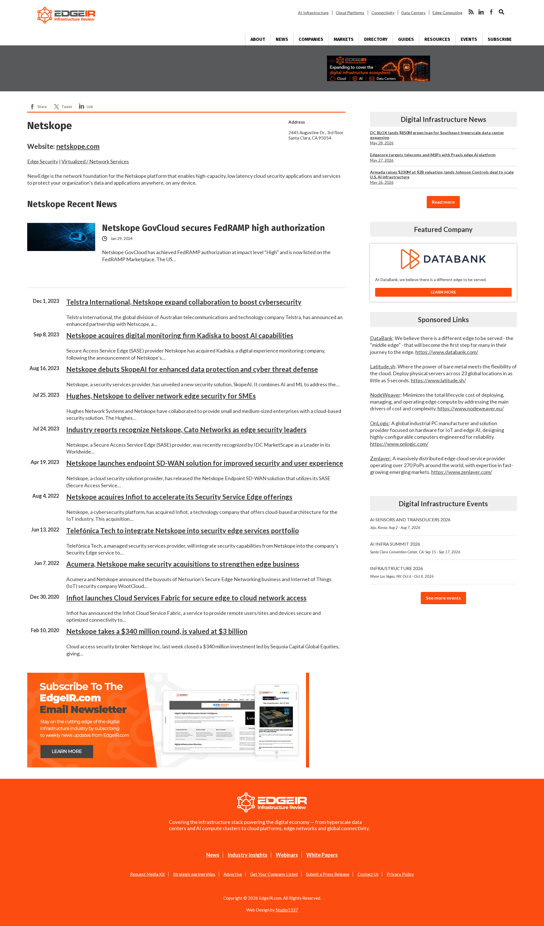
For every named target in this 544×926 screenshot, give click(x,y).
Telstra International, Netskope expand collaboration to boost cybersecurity (183, 302)
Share (42, 106)
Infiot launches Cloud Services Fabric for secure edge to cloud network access (186, 598)
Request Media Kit (147, 874)
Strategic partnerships (194, 874)
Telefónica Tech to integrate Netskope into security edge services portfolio (182, 530)
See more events (443, 597)
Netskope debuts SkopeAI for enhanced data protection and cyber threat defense (192, 369)
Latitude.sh (382, 366)
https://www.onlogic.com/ (399, 444)
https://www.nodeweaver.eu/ (470, 408)
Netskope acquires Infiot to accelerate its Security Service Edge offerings (179, 497)
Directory (376, 39)
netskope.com (77, 146)
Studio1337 (287, 909)
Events (469, 39)
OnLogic (379, 423)
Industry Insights (247, 855)
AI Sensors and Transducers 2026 (410, 523)
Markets (344, 39)
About (257, 39)
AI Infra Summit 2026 (415, 547)
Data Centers (413, 12)
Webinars (287, 855)
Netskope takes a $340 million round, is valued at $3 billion (156, 631)
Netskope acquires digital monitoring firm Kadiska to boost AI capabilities (179, 335)
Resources (437, 39)
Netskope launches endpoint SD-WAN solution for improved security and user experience (204, 463)
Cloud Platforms (350, 12)
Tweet (66, 106)
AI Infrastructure (313, 12)
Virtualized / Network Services (95, 161)
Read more (443, 201)
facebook (491, 12)
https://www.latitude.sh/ (438, 380)
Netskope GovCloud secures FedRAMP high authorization (213, 228)
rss (471, 12)
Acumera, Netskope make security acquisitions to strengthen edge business (182, 564)
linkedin (481, 12)
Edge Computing (447, 12)
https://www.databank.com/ (446, 352)
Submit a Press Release (327, 874)
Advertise (233, 874)
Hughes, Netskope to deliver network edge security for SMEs (161, 396)
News (282, 39)
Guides (406, 39)
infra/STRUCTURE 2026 (402, 572)
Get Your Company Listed (274, 874)
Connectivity (382, 12)
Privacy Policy (400, 874)
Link (90, 106)
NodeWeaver (385, 395)
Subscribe (500, 39)
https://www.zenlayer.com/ (461, 472)
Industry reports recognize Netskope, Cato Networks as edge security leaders (186, 429)
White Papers (322, 855)
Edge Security (42, 161)
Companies (311, 39)
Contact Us (368, 874)
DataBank (381, 338)
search (501, 12)
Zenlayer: (381, 458)
